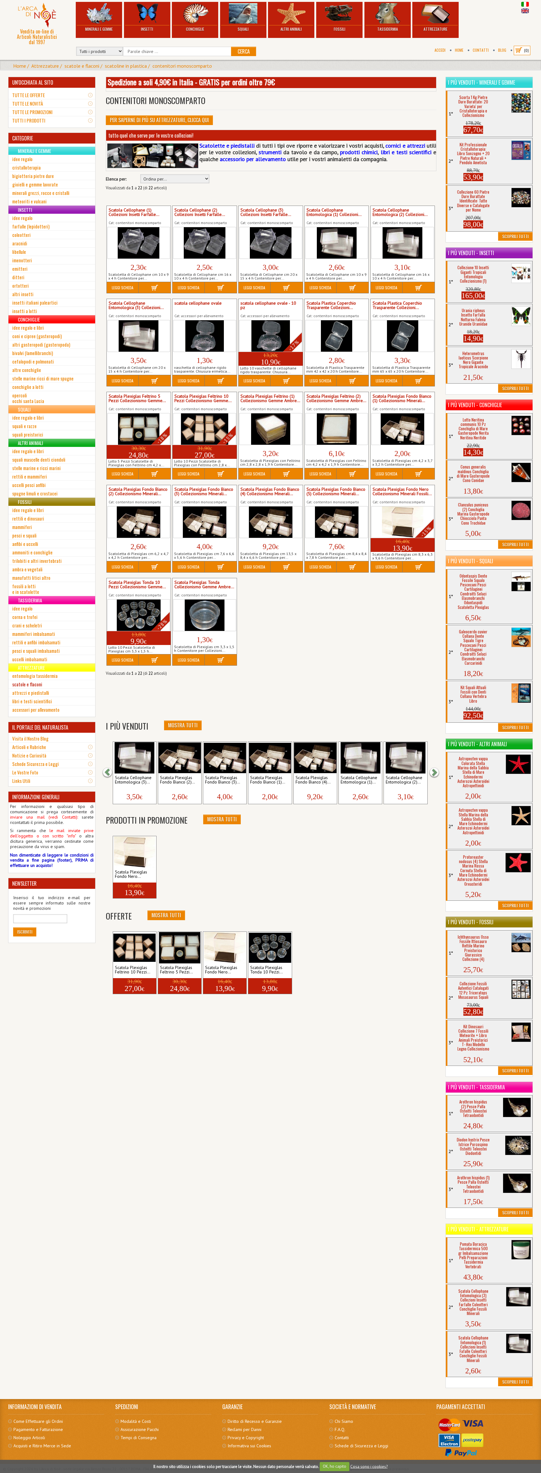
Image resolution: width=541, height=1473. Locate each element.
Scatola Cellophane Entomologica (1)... (359, 780)
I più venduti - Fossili (470, 922)
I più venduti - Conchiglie (475, 405)
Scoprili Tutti (515, 236)
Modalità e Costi (136, 1421)
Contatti (481, 50)
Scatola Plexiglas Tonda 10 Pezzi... (266, 970)
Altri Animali (291, 29)
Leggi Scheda (122, 287)
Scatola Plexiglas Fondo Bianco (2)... (177, 780)
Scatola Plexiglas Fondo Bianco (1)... (267, 780)
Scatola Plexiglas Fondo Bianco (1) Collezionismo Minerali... (402, 398)
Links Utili (21, 780)
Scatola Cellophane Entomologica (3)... (133, 780)
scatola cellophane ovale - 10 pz (268, 305)
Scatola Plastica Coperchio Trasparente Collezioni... (331, 305)
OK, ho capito (334, 1466)
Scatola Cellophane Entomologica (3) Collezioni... (136, 305)
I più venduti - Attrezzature (478, 1229)
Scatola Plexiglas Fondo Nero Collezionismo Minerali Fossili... (402, 491)
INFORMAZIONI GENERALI (35, 797)
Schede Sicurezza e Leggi (35, 763)
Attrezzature (435, 29)
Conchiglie (195, 29)
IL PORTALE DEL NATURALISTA (40, 727)
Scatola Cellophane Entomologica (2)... (404, 780)
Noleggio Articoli (29, 1437)
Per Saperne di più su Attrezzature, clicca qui (159, 120)
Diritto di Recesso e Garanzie (255, 1421)
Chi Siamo (344, 1421)
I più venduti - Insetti (471, 253)
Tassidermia (387, 29)
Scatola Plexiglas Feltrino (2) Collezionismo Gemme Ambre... (336, 398)
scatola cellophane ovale (198, 303)
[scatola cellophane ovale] (204, 336)
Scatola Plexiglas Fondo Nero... (131, 874)
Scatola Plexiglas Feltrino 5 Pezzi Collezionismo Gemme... (137, 398)
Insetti (147, 29)
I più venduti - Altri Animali (477, 744)
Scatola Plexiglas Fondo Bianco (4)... (313, 780)
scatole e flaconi (81, 66)
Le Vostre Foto (25, 772)
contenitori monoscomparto (182, 66)
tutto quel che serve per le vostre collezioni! (150, 135)
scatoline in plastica (126, 66)
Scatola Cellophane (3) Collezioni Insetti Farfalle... (265, 212)
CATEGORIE (22, 138)
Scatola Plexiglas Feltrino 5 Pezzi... (176, 970)
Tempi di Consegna (139, 1437)
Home (459, 50)
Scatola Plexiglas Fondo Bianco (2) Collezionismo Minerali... (138, 491)
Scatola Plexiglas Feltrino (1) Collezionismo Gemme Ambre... (270, 398)
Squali (243, 29)
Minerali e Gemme (99, 29)
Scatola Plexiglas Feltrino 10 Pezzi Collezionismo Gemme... (203, 398)
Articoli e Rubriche (29, 746)
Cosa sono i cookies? (369, 1466)
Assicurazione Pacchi (140, 1429)
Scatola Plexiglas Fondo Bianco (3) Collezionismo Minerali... (203, 491)
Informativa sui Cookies (249, 1446)
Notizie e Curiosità (29, 755)
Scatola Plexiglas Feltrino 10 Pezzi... (132, 970)
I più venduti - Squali (470, 561)
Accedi (440, 50)
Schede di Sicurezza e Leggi (361, 1446)
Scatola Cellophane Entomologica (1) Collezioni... (334, 212)
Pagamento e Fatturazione (38, 1429)
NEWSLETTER (24, 883)
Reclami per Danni (244, 1429)
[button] (110, 772)
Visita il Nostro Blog (30, 738)
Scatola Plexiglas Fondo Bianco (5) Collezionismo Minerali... (336, 491)
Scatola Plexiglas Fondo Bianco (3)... (222, 780)
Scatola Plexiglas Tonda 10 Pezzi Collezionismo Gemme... (137, 585)
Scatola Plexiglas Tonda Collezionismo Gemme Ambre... (204, 585)
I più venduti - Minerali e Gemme (481, 82)
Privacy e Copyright (246, 1437)
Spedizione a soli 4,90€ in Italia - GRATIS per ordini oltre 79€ (191, 81)
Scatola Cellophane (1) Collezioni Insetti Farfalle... (134, 212)
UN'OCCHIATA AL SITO (32, 82)
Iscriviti (24, 931)
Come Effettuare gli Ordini (38, 1421)
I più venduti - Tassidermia (476, 1087)
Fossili (339, 29)
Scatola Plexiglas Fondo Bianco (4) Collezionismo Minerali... (269, 491)
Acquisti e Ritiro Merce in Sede (42, 1446)
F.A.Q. (340, 1429)
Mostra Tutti (183, 725)
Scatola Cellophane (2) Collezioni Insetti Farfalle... (199, 212)
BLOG (502, 50)
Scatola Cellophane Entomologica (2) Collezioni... (400, 212)
